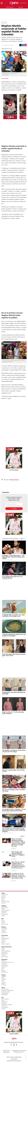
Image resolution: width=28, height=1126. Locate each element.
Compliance (14, 1059)
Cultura (3, 903)
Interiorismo (4, 994)
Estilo (2, 937)
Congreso (3, 979)
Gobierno (3, 976)
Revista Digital (14, 470)
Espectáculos (9, 7)
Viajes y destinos (5, 910)
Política (3, 975)
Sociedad (3, 984)
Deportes (3, 939)
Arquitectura (4, 993)
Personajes (4, 911)
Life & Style (4, 935)
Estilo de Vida (4, 914)
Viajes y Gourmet (5, 901)
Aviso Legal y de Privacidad (13, 1057)
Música (3, 942)
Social (3, 1000)
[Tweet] (20, 45)
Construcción (4, 989)
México (3, 977)
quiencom (17, 1044)
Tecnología (4, 966)
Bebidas (3, 908)
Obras (3, 968)
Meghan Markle (15, 479)
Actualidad (4, 928)
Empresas (3, 961)
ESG (2, 997)
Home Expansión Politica (7, 962)
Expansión (4, 959)
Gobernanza (4, 1001)
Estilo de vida (4, 924)
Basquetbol (4, 952)
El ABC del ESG (4, 1007)
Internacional (4, 965)
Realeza (21, 7)
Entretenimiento (5, 938)
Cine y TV (3, 941)
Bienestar (3, 912)
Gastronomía (4, 907)
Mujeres (3, 927)
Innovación (4, 1006)
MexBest (3, 906)
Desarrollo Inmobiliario (7, 990)
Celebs (3, 922)
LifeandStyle (4, 972)
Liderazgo (3, 929)
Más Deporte (4, 953)
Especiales (4, 932)
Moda (2, 898)
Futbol (3, 948)
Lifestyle (3, 955)
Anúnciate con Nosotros (14, 1060)
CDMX (2, 980)
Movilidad (3, 1003)
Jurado (3, 915)
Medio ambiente (5, 999)
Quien (11, 1045)
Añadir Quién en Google (8, 48)
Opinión (3, 931)
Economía (3, 963)
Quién (3, 893)
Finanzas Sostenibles (6, 1004)
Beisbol (3, 949)
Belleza (3, 900)
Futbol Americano (5, 951)
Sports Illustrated (6, 947)
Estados (3, 982)
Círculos (3, 897)
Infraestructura (5, 992)
